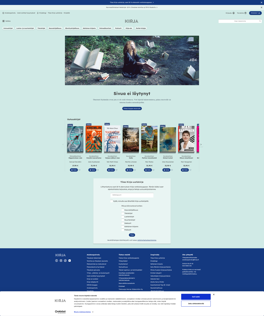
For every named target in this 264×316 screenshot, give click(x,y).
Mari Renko (149, 162)
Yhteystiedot (123, 261)
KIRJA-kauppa (92, 285)
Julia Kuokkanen (94, 162)
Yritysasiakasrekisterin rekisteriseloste (127, 279)
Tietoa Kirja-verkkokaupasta (129, 258)
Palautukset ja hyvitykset (95, 267)
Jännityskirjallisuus (157, 291)
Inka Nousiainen (168, 162)
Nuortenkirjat (129, 220)
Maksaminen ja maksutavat (96, 264)
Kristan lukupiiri (156, 273)
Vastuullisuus (123, 267)
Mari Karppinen (186, 162)
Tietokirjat (128, 213)
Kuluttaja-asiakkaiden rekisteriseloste (126, 274)
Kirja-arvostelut (92, 279)
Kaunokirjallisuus (131, 210)
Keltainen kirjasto (131, 226)
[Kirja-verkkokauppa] (60, 255)
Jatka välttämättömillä (196, 303)
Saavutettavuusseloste (127, 283)
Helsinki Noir (155, 279)
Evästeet (122, 286)
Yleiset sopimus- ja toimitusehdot (130, 270)
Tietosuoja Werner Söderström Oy (131, 289)
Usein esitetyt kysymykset (26, 13)
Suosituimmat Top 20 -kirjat (160, 285)
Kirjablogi (42, 13)
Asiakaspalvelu (10, 13)
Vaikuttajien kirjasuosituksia (160, 276)
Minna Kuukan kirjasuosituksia (161, 270)
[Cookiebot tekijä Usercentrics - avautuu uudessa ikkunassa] (60, 312)
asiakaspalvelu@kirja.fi (190, 260)
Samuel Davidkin (75, 162)
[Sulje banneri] (213, 294)
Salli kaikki (196, 297)
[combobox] (240, 21)
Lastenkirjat (129, 217)
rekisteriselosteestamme (146, 240)
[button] (6, 21)
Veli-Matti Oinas (112, 162)
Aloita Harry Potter (157, 282)
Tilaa (132, 235)
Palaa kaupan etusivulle (132, 108)
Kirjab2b (67, 13)
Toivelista (90, 291)
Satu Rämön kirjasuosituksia (160, 267)
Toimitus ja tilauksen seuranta (97, 261)
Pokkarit (127, 230)
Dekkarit (127, 223)
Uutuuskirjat (73, 119)
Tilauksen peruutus (93, 270)
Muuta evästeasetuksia (82, 312)
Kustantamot (123, 264)
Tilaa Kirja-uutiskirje (55, 13)
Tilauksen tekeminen (94, 258)
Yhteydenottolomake (189, 257)
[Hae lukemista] (260, 21)
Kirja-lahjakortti (92, 282)
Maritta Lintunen (131, 162)
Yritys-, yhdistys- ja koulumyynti (98, 273)
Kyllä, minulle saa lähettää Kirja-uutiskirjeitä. (131, 201)
